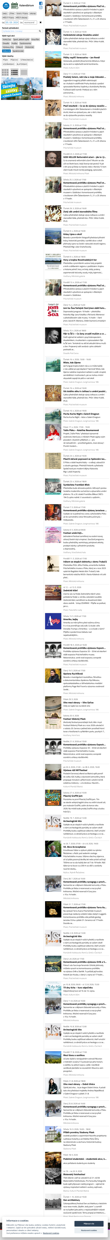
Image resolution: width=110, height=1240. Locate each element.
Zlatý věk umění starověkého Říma (80, 211)
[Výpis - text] (24, 72)
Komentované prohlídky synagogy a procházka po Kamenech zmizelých (85, 882)
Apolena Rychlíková (73, 673)
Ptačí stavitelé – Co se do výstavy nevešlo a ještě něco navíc (85, 106)
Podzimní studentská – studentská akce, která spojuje (85, 1159)
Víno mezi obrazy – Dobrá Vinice (79, 1084)
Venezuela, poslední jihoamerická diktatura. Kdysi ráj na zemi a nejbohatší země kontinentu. (84, 62)
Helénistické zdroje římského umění (80, 35)
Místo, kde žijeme (72, 362)
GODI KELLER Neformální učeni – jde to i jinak (85, 157)
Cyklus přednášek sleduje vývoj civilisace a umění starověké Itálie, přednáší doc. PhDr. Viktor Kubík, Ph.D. (83, 41)
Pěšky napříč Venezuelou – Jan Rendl (81, 57)
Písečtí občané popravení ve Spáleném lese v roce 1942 (85, 459)
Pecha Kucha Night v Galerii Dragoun (81, 414)
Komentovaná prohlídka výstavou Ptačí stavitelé (85, 6)
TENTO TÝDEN (22, 13)
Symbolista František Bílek (76, 484)
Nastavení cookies (51, 1233)
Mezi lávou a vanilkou (74, 1055)
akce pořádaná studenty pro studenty (79, 1163)
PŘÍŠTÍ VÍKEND (21, 17)
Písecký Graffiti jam (72, 796)
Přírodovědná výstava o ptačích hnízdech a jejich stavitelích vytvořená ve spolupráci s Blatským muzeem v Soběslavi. (83, 291)
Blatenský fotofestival (74, 1174)
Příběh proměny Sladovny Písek (78, 1132)
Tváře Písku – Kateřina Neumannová (81, 430)
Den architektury (71, 1200)
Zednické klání (70, 590)
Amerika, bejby (70, 619)
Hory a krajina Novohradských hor (80, 260)
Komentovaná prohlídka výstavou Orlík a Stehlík (85, 962)
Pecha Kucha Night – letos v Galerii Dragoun (81, 417)
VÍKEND (33, 13)
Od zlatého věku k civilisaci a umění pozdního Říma (85, 391)
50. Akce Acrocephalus (74, 847)
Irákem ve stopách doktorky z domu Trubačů (85, 561)
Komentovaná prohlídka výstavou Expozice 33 (85, 648)
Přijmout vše (89, 1224)
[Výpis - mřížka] (5, 72)
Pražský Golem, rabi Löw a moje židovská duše (85, 77)
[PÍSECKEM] (6, 5)
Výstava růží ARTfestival (75, 770)
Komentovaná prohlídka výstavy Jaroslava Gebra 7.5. (85, 510)
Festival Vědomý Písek (74, 719)
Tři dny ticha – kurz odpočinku (78, 987)
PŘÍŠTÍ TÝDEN (8, 17)
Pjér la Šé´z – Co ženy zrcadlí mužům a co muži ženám (85, 333)
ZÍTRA (11, 13)
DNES (5, 13)
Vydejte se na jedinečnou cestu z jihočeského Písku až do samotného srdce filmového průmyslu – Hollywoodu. (84, 516)
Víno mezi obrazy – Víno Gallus (78, 702)
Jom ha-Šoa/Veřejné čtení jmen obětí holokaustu (85, 308)
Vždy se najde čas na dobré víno (76, 705)
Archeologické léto (72, 821)
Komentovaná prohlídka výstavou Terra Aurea (85, 907)
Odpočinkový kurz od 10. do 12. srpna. (79, 990)
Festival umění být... (73, 533)
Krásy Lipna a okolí (72, 234)
